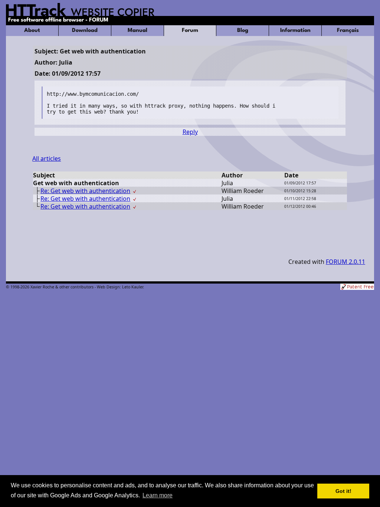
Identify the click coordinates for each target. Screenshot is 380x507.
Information (295, 30)
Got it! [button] (343, 491)
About (32, 30)
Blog (242, 30)
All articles (46, 158)
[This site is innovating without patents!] (357, 287)
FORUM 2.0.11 (345, 262)
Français (348, 30)
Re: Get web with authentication (85, 191)
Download (85, 30)
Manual (137, 30)
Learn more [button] (157, 495)
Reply (190, 132)
